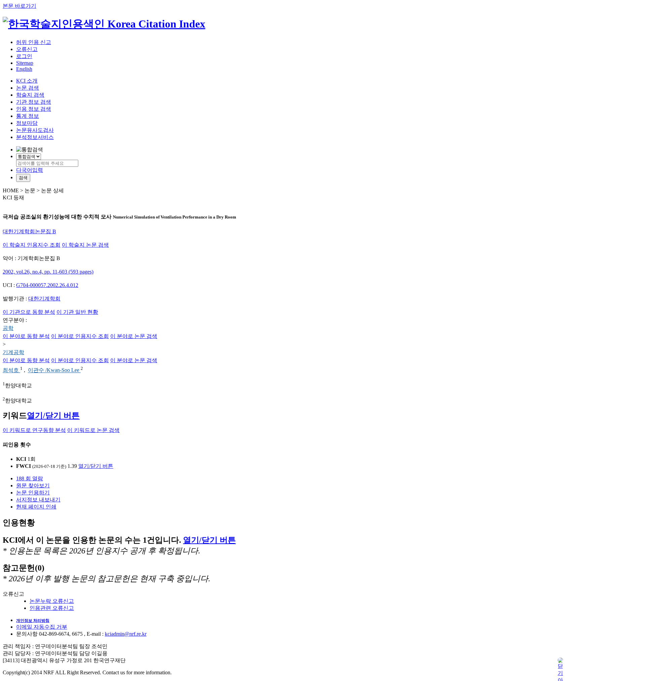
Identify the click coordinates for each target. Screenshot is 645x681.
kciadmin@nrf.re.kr (125, 634)
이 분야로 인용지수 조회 (80, 336)
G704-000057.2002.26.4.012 (47, 285)
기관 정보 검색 (33, 102)
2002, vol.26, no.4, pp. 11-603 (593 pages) (48, 272)
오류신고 (27, 49)
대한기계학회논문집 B (29, 231)
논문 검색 (27, 88)
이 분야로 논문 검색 (133, 336)
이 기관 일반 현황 (77, 312)
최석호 (11, 370)
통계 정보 (27, 116)
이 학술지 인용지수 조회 (31, 245)
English (24, 69)
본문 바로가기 (19, 6)
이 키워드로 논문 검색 (93, 430)
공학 (8, 328)
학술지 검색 (30, 95)
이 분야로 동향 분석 (26, 336)
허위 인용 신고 (33, 42)
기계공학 (13, 352)
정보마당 (27, 123)
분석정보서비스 (35, 137)
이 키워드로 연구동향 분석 (34, 430)
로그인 (24, 56)
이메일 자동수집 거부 (41, 627)
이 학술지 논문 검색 (85, 245)
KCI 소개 (27, 81)
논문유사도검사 (35, 130)
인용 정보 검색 (33, 109)
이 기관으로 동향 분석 (29, 312)
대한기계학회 (44, 298)
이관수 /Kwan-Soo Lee (54, 370)
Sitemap (24, 63)
